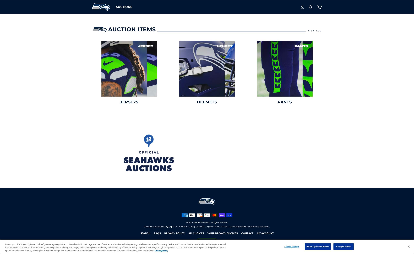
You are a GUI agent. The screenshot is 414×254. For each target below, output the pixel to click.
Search (145, 233)
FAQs (157, 233)
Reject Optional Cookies (317, 246)
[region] (207, 247)
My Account (265, 233)
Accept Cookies (343, 246)
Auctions (124, 7)
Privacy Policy (174, 233)
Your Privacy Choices (222, 233)
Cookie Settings (291, 246)
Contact (247, 233)
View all (314, 31)
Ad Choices (196, 233)
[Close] (408, 246)
